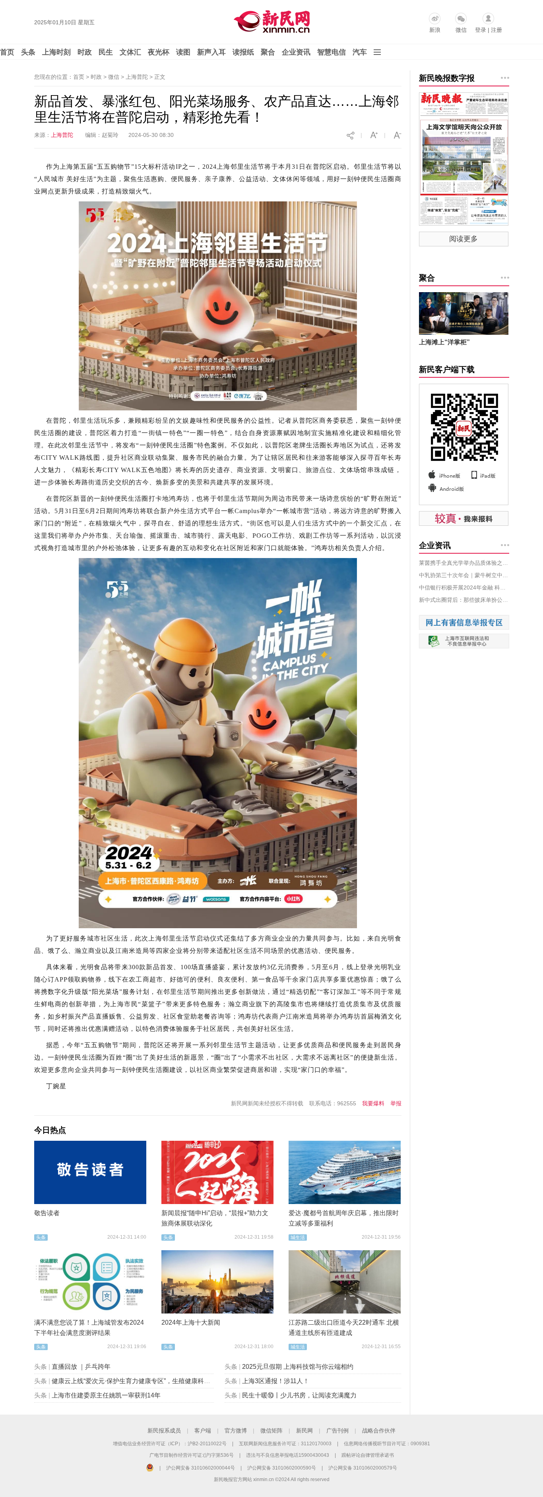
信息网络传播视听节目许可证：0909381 (387, 1443)
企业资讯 (296, 52)
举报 (395, 1103)
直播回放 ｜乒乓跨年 (81, 1366)
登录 (480, 30)
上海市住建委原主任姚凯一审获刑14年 (106, 1395)
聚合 (268, 52)
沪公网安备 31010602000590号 (281, 1468)
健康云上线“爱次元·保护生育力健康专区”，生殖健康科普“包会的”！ (146, 1381)
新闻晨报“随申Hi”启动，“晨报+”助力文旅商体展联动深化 (214, 1218)
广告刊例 (337, 1430)
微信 (461, 30)
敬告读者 (47, 1213)
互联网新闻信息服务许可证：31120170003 (285, 1443)
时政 (85, 52)
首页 (7, 52)
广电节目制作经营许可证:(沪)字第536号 (191, 1455)
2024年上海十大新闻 (190, 1322)
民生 (106, 52)
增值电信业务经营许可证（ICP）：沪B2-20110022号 (170, 1443)
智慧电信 (331, 52)
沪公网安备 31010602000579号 (362, 1468)
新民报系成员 (164, 1430)
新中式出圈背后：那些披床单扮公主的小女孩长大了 (464, 600)
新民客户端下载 (447, 369)
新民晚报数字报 (447, 78)
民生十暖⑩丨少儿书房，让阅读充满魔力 (299, 1395)
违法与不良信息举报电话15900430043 (287, 1455)
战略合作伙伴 (379, 1430)
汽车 (360, 52)
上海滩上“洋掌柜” (444, 342)
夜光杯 (158, 52)
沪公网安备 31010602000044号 (200, 1468)
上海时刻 (56, 52)
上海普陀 (62, 135)
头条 (28, 52)
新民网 (304, 1430)
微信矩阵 (271, 1430)
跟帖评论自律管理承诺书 (367, 1455)
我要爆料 (373, 1103)
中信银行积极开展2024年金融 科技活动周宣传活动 (464, 587)
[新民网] (270, 20)
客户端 (202, 1430)
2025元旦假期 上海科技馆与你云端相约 (297, 1366)
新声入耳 (211, 52)
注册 (496, 30)
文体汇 (130, 52)
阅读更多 (463, 239)
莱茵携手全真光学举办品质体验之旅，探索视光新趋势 (464, 563)
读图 (183, 52)
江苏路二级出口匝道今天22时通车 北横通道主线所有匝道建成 (344, 1327)
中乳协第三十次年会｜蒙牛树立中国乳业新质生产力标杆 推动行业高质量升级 (464, 575)
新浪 (434, 30)
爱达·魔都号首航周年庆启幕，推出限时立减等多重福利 (344, 1218)
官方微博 (236, 1430)
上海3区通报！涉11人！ (275, 1381)
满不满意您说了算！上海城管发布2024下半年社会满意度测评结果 (89, 1327)
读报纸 (243, 52)
